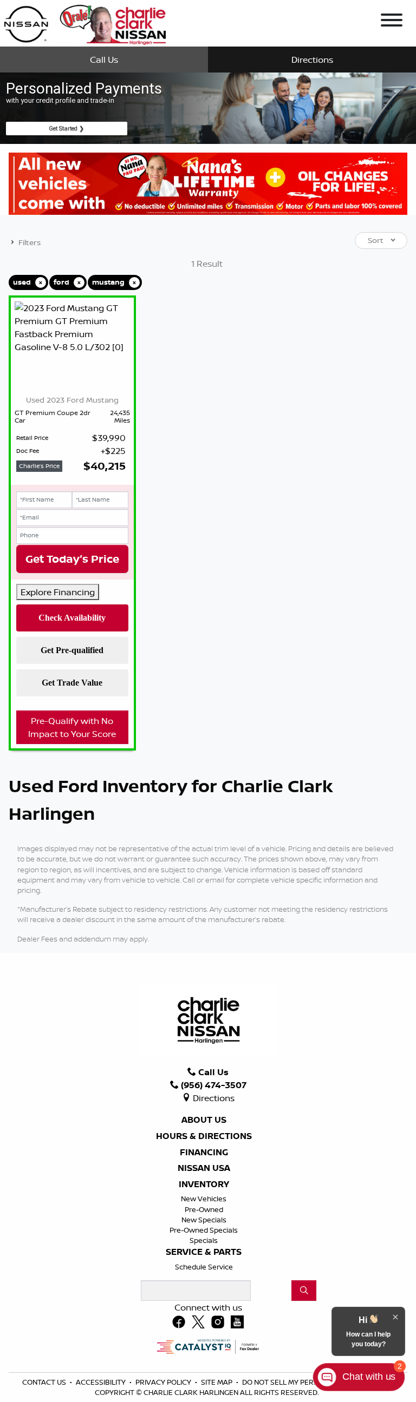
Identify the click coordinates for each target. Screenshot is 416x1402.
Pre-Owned (204, 1209)
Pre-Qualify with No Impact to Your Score (72, 727)
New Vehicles (203, 1198)
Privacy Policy (164, 1382)
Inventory (204, 1184)
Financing (204, 1152)
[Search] (303, 1290)
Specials (204, 1240)
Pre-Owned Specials (204, 1230)
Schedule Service (204, 1267)
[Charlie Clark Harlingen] (84, 22)
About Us (203, 1120)
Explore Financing (58, 592)
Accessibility (101, 1382)
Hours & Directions (204, 1136)
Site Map (217, 1382)
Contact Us (45, 1382)
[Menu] (392, 21)
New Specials (203, 1220)
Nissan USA (204, 1168)
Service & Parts (204, 1252)
